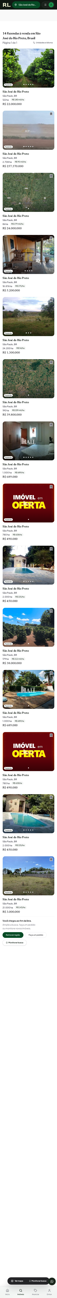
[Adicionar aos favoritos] (50, 52)
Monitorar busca (15, 942)
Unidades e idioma (44, 42)
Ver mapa (19, 1281)
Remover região (13, 935)
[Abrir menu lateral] (47, 5)
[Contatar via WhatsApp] (52, 1281)
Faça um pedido (36, 935)
